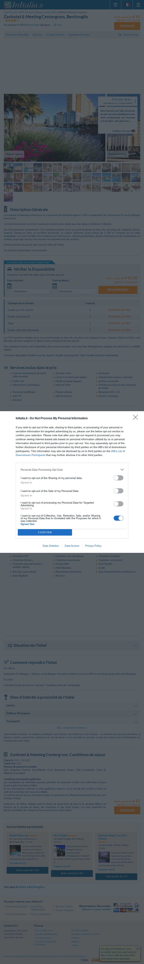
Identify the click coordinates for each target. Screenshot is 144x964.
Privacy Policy (93, 545)
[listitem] (72, 470)
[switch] (118, 477)
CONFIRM (45, 532)
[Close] (136, 418)
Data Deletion (51, 545)
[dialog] (72, 482)
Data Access (72, 545)
